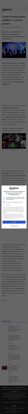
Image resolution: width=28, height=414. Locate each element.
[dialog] (14, 207)
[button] (14, 205)
